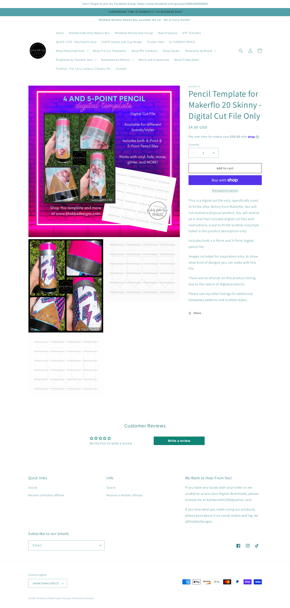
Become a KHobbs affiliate (46, 495)
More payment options (225, 190)
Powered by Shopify (83, 598)
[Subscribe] (99, 545)
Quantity (194, 144)
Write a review (179, 440)
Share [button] (197, 313)
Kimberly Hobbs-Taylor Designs (54, 598)
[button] (71, 50)
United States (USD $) (46, 583)
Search (33, 487)
